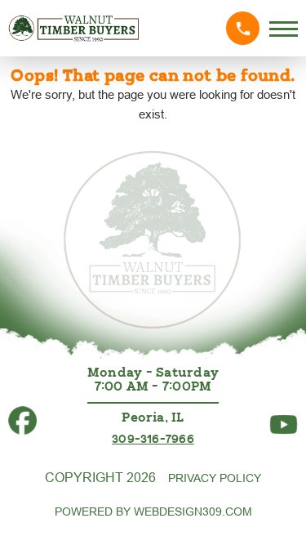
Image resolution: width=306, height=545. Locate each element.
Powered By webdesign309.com (153, 511)
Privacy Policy (214, 478)
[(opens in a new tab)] (22, 412)
